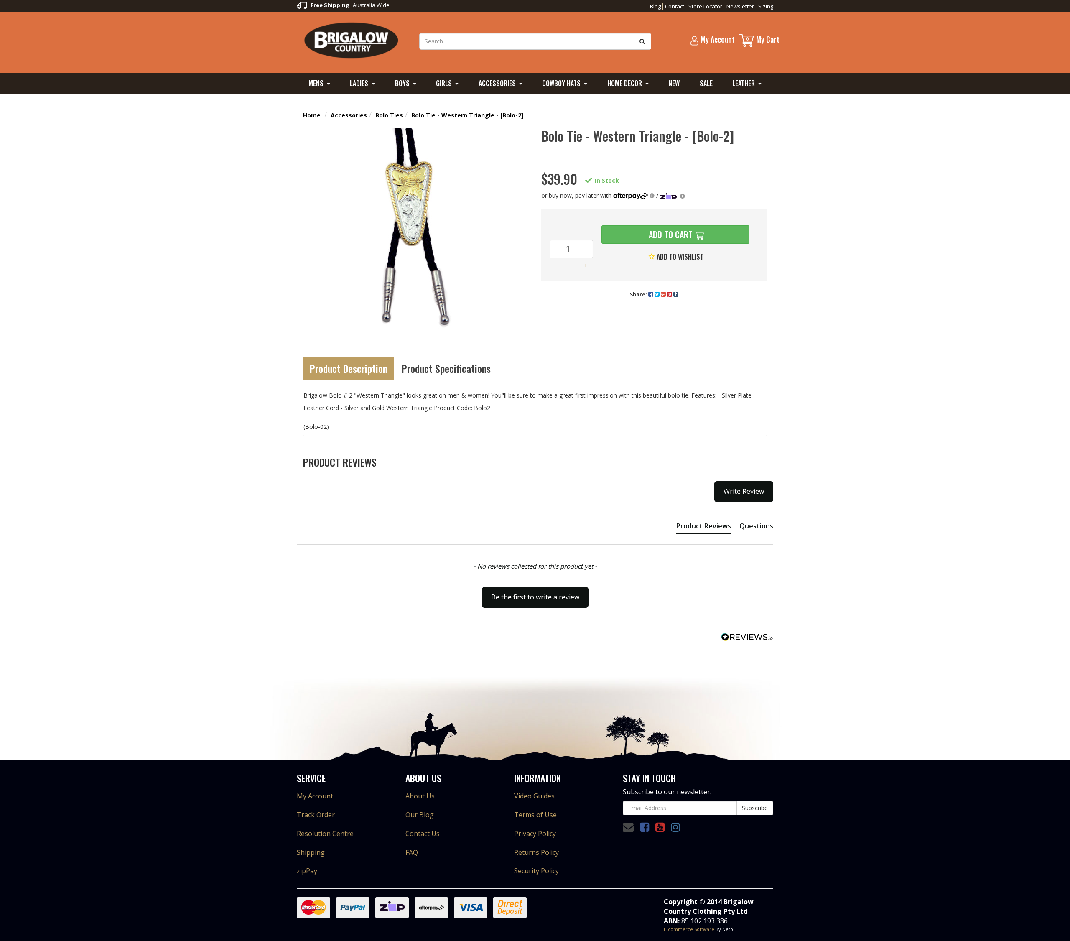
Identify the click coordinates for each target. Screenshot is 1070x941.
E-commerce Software (689, 929)
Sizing (765, 6)
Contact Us (422, 833)
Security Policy (536, 870)
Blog (655, 6)
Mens (316, 83)
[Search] (642, 41)
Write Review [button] (744, 491)
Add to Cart (670, 234)
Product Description (348, 368)
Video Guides (534, 796)
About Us (420, 796)
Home (312, 115)
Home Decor (624, 83)
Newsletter (740, 6)
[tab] (703, 527)
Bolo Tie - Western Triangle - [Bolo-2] (467, 115)
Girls (444, 83)
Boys (402, 83)
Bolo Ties (389, 115)
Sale (706, 83)
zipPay (307, 870)
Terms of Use (535, 814)
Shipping (311, 852)
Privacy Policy (535, 833)
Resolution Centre (325, 833)
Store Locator (705, 6)
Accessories (497, 83)
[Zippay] (672, 195)
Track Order (316, 814)
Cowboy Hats (561, 83)
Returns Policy (536, 852)
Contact (674, 6)
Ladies (359, 83)
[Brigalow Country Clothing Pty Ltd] (352, 39)
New (674, 83)
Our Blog (419, 814)
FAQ (411, 852)
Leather (743, 83)
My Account (315, 796)
